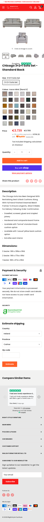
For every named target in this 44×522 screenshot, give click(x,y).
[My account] (35, 7)
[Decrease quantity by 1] (14, 152)
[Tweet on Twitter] (35, 181)
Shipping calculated (32, 142)
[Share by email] (40, 181)
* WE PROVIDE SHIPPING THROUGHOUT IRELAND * (22, 2)
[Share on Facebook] (27, 181)
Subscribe (10, 481)
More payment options (22, 173)
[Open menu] (3, 7)
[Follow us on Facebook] (3, 495)
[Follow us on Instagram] (8, 495)
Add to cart (22, 160)
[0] (39, 7)
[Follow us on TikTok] (12, 495)
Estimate (10, 364)
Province (6, 339)
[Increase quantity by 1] (29, 152)
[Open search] (31, 7)
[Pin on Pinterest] (31, 181)
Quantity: (6, 152)
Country (5, 328)
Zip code (6, 350)
